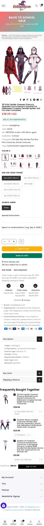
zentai (9, 129)
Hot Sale (15, 139)
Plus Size (34, 139)
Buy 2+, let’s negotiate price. (14, 119)
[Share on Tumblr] (31, 99)
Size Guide (6, 270)
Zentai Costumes (23, 142)
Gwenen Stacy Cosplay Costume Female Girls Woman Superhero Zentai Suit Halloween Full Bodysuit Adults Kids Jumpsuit (29, 423)
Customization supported (18, 146)
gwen (32, 146)
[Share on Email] (38, 99)
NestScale (27, 300)
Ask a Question (20, 270)
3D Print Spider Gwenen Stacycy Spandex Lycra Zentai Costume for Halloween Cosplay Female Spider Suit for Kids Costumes (29, 399)
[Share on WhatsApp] (41, 99)
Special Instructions (10, 215)
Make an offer (24, 256)
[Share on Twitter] (24, 99)
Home (4, 35)
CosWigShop (14, 125)
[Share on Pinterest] (27, 99)
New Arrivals (25, 139)
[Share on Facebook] (20, 99)
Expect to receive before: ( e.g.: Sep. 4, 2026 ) (22, 227)
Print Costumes (8, 142)
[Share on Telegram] (34, 99)
